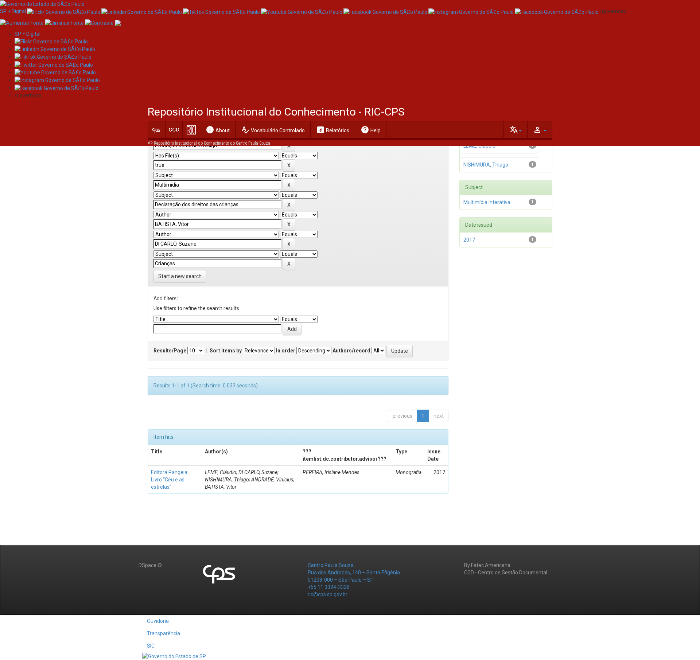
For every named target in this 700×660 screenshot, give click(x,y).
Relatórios (332, 129)
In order (285, 351)
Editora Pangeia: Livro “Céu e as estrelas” (169, 479)
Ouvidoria (158, 621)
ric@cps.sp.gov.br (327, 594)
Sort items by (226, 351)
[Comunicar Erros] (118, 22)
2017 (469, 240)
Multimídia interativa (486, 202)
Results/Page (169, 351)
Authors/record (351, 351)
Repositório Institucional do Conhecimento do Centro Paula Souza (212, 143)
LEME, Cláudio (479, 146)
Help (371, 129)
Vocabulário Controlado (273, 129)
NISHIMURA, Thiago (485, 165)
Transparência (163, 633)
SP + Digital (13, 11)
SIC (151, 646)
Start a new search (180, 276)
